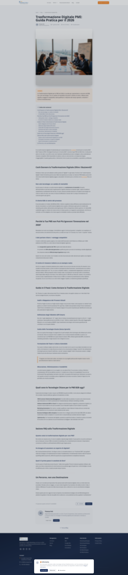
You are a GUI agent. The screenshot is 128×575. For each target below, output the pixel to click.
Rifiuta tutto (52, 570)
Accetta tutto (44, 570)
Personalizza (62, 570)
